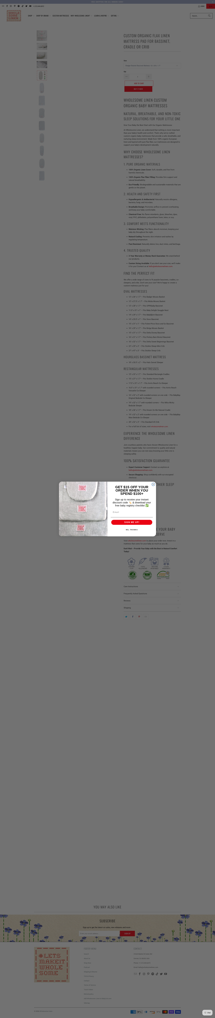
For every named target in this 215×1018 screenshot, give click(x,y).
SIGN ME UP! (131, 522)
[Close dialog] (153, 484)
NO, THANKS (132, 530)
